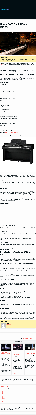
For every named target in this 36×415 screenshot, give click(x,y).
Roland (3, 398)
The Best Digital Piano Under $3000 (29, 338)
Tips (3, 399)
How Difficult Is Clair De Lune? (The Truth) (30, 353)
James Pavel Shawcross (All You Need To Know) (17, 353)
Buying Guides (4, 392)
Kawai (1, 64)
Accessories (4, 390)
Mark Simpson (8, 324)
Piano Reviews (22, 15)
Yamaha (3, 401)
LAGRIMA (4, 395)
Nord (3, 396)
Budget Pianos (4, 391)
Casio (3, 393)
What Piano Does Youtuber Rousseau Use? (5, 353)
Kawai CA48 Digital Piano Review (11, 132)
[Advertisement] (24, 7)
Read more (2, 373)
